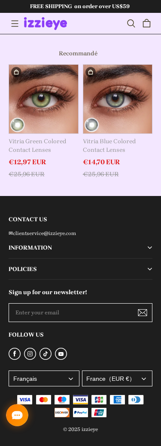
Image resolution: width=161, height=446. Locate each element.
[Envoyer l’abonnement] (142, 312)
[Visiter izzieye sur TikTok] (45, 358)
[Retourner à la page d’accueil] (45, 23)
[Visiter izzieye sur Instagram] (30, 358)
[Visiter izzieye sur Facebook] (15, 358)
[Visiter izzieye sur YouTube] (61, 358)
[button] (15, 24)
